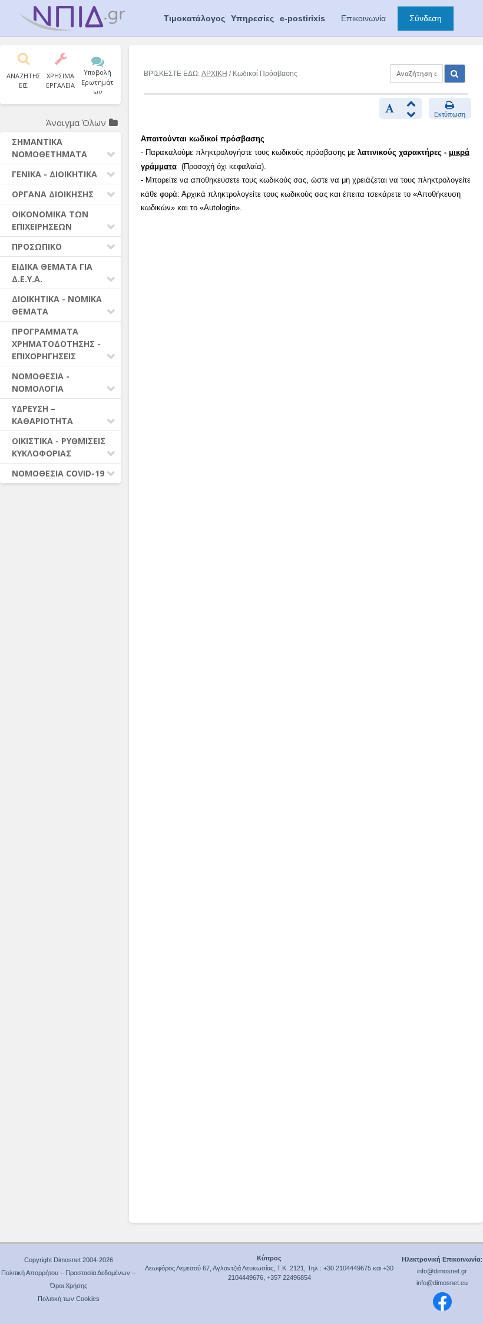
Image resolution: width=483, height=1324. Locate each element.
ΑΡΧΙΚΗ (214, 73)
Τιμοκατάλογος (194, 18)
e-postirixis (302, 18)
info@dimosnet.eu (442, 1282)
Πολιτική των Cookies (69, 1298)
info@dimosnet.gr (442, 1271)
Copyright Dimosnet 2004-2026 (68, 1259)
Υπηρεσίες (252, 18)
